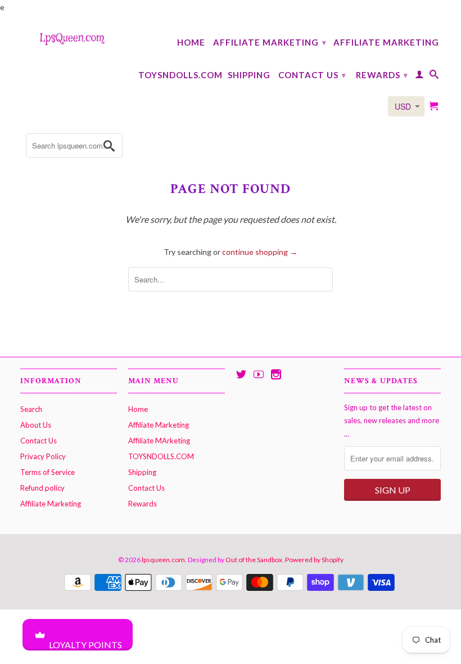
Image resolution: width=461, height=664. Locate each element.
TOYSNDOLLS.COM (180, 75)
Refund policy (42, 487)
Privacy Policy (43, 456)
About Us (35, 424)
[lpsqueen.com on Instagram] (276, 374)
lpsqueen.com (163, 559)
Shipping (249, 75)
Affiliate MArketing (386, 42)
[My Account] (419, 76)
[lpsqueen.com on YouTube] (259, 374)
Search (31, 409)
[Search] (434, 76)
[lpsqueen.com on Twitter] (241, 374)
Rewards (382, 75)
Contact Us (312, 75)
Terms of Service (47, 472)
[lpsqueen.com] (68, 38)
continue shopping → (259, 252)
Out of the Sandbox (253, 559)
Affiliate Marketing (270, 42)
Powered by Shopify (314, 559)
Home (191, 42)
